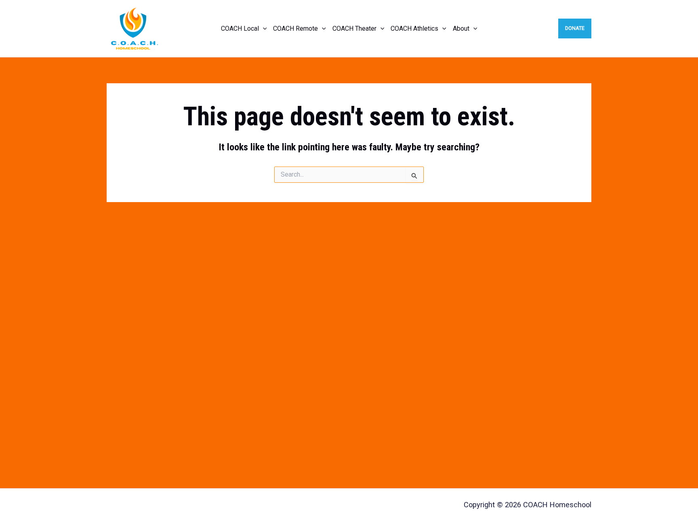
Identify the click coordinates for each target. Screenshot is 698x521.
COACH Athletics (414, 28)
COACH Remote (295, 28)
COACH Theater (354, 28)
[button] (263, 29)
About (461, 28)
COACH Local (240, 28)
